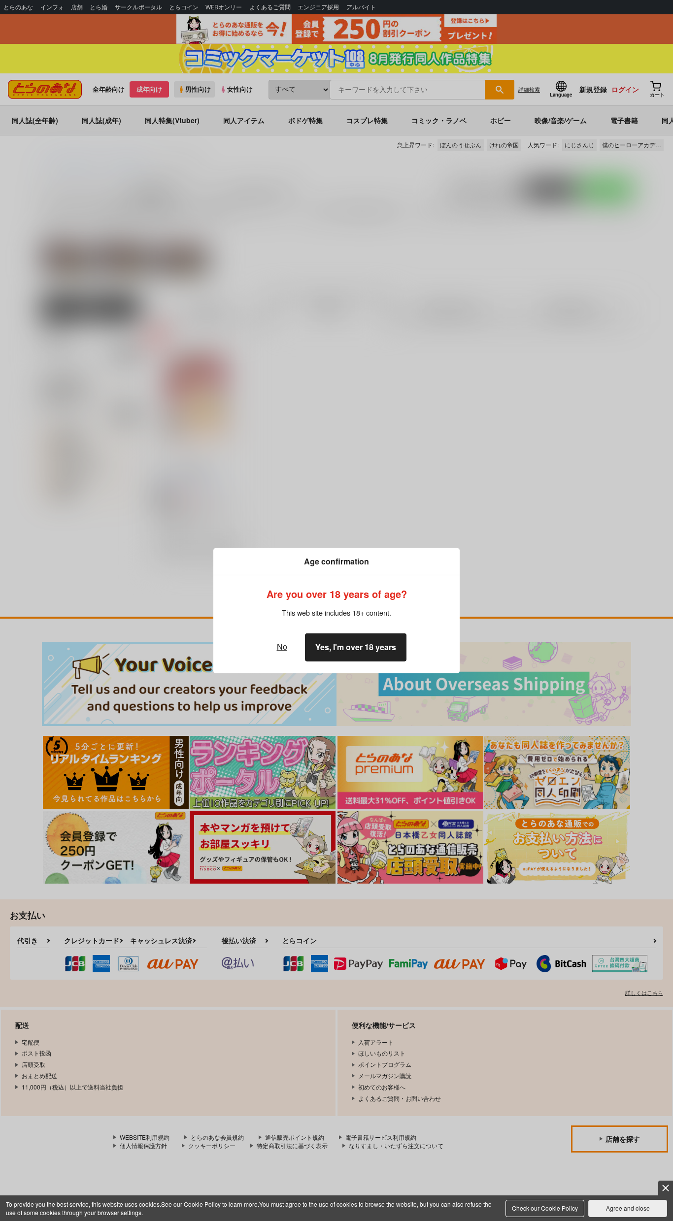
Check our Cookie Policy (545, 1208)
